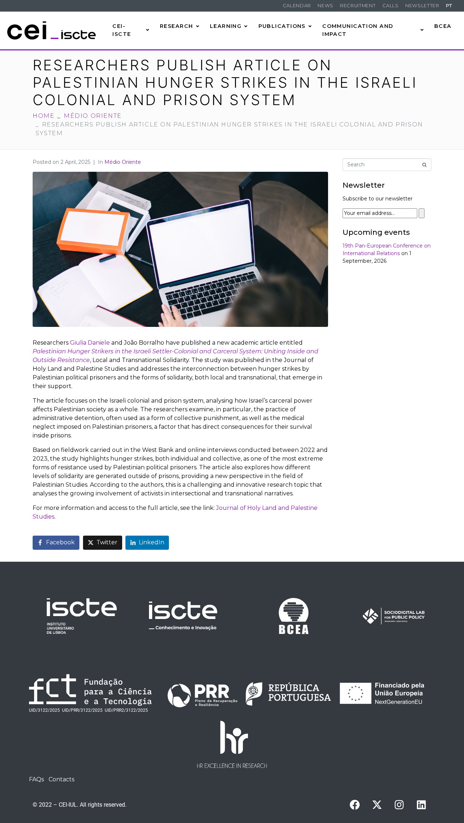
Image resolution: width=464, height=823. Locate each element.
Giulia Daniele (90, 342)
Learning (226, 26)
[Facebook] (355, 805)
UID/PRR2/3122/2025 (126, 710)
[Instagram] (399, 805)
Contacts (61, 779)
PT (449, 5)
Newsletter (422, 5)
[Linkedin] (421, 805)
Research (176, 26)
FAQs (36, 779)
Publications (282, 26)
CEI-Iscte (121, 30)
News (326, 5)
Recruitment (358, 5)
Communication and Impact (357, 30)
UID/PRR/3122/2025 (82, 710)
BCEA (443, 26)
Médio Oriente (122, 162)
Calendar (297, 5)
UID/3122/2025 (44, 710)
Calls (390, 5)
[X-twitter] (377, 805)
